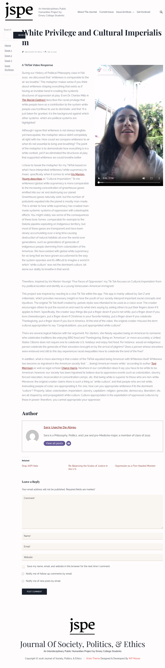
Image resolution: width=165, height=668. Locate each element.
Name (27, 536)
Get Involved (143, 12)
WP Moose (134, 658)
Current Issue (106, 12)
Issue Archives (123, 12)
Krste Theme (93, 658)
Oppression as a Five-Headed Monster (135, 466)
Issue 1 (8, 50)
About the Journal (87, 12)
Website (28, 557)
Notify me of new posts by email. (43, 581)
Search (7, 29)
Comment (29, 498)
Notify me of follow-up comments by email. (49, 573)
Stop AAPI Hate (30, 466)
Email (27, 546)
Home (8, 45)
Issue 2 (8, 55)
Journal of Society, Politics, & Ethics (82, 644)
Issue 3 (8, 60)
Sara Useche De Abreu (33, 52)
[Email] (68, 443)
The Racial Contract (34, 100)
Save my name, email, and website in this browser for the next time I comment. (68, 566)
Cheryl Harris (69, 368)
